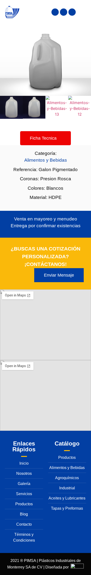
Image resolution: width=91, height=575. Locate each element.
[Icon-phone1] (63, 12)
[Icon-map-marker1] (55, 12)
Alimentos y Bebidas (45, 160)
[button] (4, 108)
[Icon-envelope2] (72, 12)
